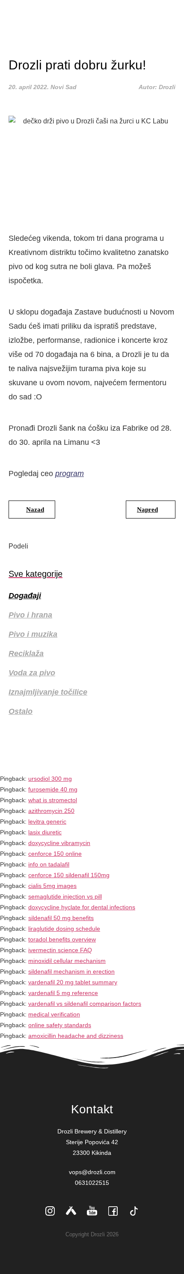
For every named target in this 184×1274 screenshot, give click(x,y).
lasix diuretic (45, 832)
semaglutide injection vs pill (65, 896)
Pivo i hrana (30, 615)
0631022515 (92, 1182)
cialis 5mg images (52, 885)
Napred (147, 509)
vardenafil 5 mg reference (63, 992)
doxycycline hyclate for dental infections (81, 907)
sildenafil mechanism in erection (71, 971)
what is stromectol (52, 800)
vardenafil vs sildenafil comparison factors (84, 1003)
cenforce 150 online (55, 853)
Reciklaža (26, 653)
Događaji (25, 595)
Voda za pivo (32, 672)
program (69, 473)
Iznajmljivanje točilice (48, 692)
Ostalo (21, 711)
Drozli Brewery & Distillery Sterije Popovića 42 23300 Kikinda (92, 1142)
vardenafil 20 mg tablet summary (72, 982)
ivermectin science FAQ (60, 950)
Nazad (35, 509)
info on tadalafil (48, 864)
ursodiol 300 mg (50, 778)
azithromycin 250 (51, 810)
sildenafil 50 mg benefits (61, 917)
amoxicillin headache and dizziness (75, 1035)
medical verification (54, 1014)
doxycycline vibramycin (59, 842)
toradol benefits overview (62, 939)
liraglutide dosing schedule (64, 928)
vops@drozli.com (92, 1172)
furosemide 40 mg (52, 789)
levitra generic (47, 821)
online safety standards (59, 1025)
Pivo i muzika (33, 634)
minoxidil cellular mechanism (67, 960)
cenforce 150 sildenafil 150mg (69, 875)
